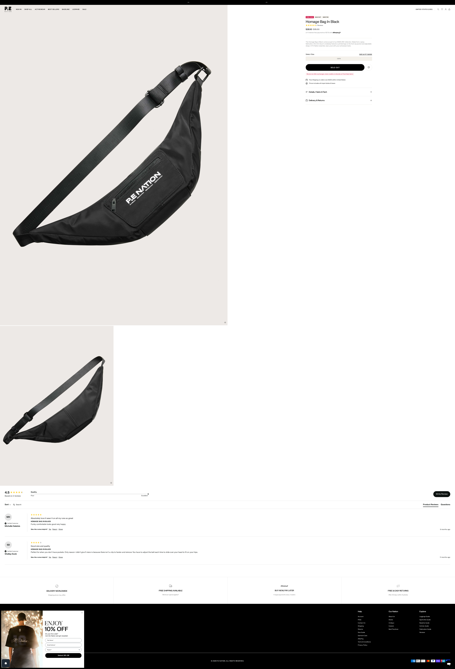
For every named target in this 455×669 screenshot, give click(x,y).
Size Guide (361, 632)
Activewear (40, 9)
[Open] (6, 663)
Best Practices (393, 629)
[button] (339, 25)
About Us (392, 616)
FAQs (359, 620)
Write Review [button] (442, 494)
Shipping (361, 626)
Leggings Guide (424, 616)
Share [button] (61, 529)
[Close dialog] (82, 613)
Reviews (422, 632)
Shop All (28, 9)
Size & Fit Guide (365, 54)
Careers (391, 626)
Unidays (391, 623)
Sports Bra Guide (425, 620)
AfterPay (361, 639)
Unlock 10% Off (63, 655)
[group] (17, 492)
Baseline (66, 9)
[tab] (430, 505)
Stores (391, 620)
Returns (360, 629)
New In (19, 9)
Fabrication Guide (425, 629)
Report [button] (54, 529)
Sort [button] (7, 504)
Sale (84, 9)
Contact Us (361, 623)
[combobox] (62, 650)
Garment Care (362, 636)
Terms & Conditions (364, 642)
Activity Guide (424, 626)
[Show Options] (79, 650)
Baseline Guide (424, 623)
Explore (422, 611)
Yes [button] (50, 529)
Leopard (76, 9)
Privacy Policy (362, 645)
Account (360, 616)
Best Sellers (53, 9)
